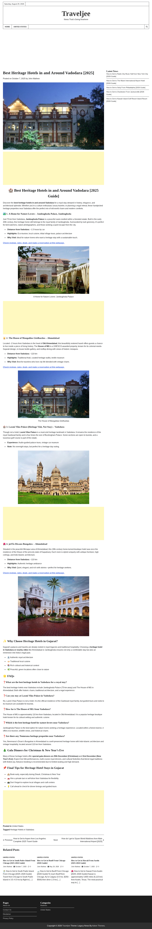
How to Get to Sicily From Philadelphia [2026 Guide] (125, 87)
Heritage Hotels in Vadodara (22, 830)
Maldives (43, 905)
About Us (6, 905)
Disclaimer (7, 914)
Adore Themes (98, 926)
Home (7, 27)
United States (20, 27)
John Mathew (34, 79)
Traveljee (76, 13)
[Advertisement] (76, 47)
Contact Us (7, 910)
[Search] (146, 26)
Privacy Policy (8, 918)
